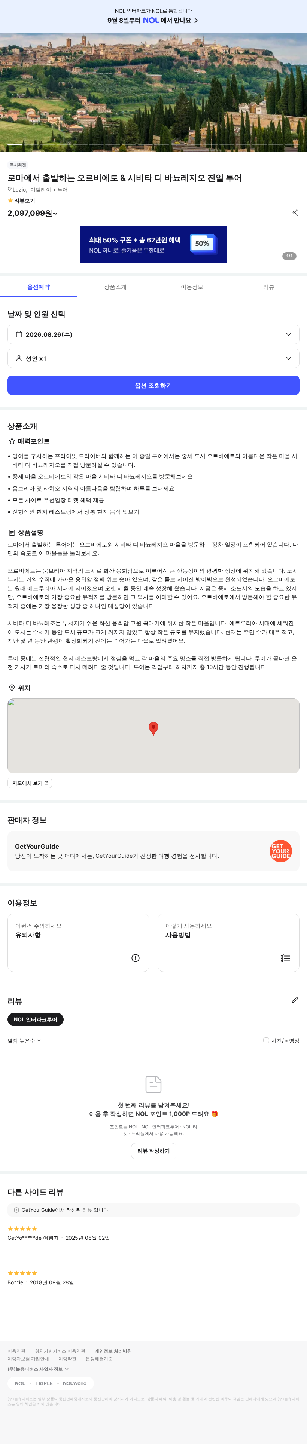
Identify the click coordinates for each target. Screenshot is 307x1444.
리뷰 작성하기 (153, 1150)
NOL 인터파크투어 (35, 1019)
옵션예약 (38, 286)
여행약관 (67, 1358)
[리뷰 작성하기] (295, 1001)
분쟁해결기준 (99, 1358)
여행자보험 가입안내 (28, 1358)
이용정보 (192, 286)
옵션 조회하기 (153, 385)
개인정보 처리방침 (113, 1351)
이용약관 (16, 1351)
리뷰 (268, 286)
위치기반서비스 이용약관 (60, 1351)
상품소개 (115, 286)
